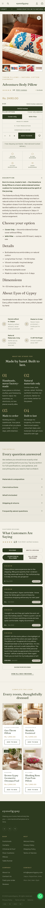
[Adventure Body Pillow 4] (30, 68)
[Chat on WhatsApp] (40, 896)
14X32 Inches (22, 109)
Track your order (8, 880)
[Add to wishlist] (39, 136)
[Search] (8, 3)
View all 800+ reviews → (22, 674)
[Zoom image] (39, 18)
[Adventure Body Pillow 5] (39, 68)
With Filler (33, 117)
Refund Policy (29, 841)
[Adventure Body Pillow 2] (14, 68)
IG (4, 829)
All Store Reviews (32, 557)
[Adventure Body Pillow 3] (22, 68)
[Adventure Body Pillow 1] (6, 68)
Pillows (5, 857)
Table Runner (7, 861)
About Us (6, 872)
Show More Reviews (22, 667)
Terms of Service (30, 853)
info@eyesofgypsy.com (33, 872)
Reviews (12, 550)
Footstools (6, 841)
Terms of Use (20, 900)
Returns (30, 900)
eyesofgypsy (11, 811)
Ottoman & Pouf (8, 849)
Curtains (5, 845)
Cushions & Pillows (13, 557)
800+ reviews (21, 90)
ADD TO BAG (26, 136)
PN (10, 829)
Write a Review (32, 550)
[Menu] (3, 3)
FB (15, 829)
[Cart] (42, 3)
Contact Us (7, 876)
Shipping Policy (30, 849)
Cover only (12, 117)
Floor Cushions (8, 853)
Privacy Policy (29, 845)
